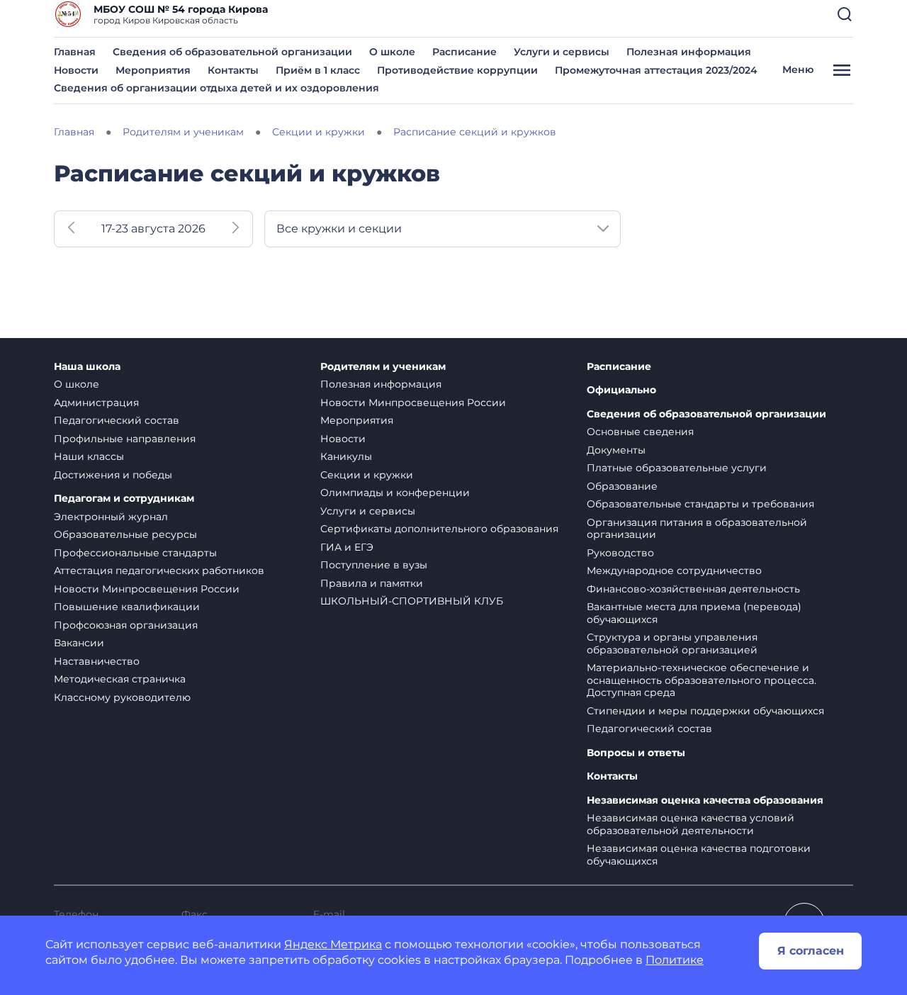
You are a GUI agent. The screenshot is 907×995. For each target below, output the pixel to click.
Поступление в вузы (373, 564)
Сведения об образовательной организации (232, 51)
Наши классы (89, 456)
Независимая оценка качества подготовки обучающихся (699, 854)
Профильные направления (125, 438)
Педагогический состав (116, 420)
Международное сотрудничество (674, 570)
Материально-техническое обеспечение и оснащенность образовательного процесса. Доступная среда (701, 680)
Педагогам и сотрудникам (124, 499)
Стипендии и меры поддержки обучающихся (705, 710)
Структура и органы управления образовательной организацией (672, 643)
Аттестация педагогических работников (159, 570)
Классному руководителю (122, 697)
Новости (76, 70)
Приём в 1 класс (318, 70)
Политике (675, 960)
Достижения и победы (113, 474)
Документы (616, 450)
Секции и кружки (366, 474)
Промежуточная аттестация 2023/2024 (656, 70)
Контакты (233, 70)
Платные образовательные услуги (677, 467)
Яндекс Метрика (333, 944)
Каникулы (346, 456)
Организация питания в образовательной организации (697, 528)
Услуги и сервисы (561, 51)
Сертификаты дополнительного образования (439, 528)
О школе (392, 51)
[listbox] (442, 228)
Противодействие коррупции (457, 70)
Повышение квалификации (127, 606)
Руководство (620, 552)
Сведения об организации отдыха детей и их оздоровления (216, 87)
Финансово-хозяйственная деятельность (693, 589)
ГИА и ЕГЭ (346, 547)
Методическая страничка (120, 679)
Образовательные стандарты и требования (700, 504)
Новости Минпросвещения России (147, 589)
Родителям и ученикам (383, 367)
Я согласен (810, 950)
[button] (844, 14)
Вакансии (79, 642)
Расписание (464, 51)
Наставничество (97, 661)
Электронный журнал (111, 516)
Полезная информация (688, 51)
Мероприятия (153, 70)
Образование (622, 486)
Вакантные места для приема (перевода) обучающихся (694, 613)
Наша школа (87, 367)
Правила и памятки (371, 583)
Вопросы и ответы (636, 753)
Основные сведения (640, 431)
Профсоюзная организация (126, 625)
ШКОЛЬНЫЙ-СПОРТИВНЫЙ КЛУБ (411, 601)
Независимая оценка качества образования (705, 800)
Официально (621, 390)
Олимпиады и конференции (395, 492)
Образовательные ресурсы (125, 534)
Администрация (96, 402)
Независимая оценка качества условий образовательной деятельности (690, 824)
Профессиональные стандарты (135, 552)
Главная (75, 51)
